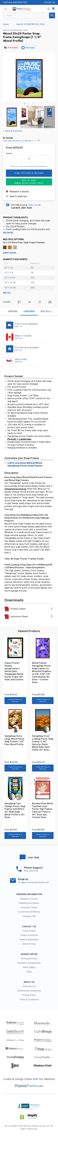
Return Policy (29, 944)
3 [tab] (33, 103)
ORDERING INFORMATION (29, 894)
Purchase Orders (29, 907)
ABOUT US (29, 982)
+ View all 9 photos (12, 131)
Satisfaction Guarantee (29, 990)
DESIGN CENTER (29, 954)
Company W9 (29, 916)
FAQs (29, 972)
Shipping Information (29, 903)
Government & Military (29, 912)
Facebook (8, 1138)
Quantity (9, 153)
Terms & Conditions (29, 999)
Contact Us (49, 2)
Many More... (10, 253)
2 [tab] (29, 103)
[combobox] (29, 15)
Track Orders (29, 931)
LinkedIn (40, 1138)
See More (8, 233)
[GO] (52, 15)
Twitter (18, 1138)
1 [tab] (24, 103)
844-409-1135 (20, 2)
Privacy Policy (29, 995)
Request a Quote (29, 899)
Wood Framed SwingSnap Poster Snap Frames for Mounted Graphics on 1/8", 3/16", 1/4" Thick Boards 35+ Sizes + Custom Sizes (41, 672)
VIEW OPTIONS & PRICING (15, 701)
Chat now (33, 205)
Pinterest (29, 1138)
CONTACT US (29, 926)
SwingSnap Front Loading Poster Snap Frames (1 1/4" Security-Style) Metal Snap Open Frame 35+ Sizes (42, 743)
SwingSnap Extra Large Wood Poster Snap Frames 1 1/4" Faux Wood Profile (14, 740)
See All (7, 293)
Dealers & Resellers (29, 939)
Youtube (50, 1138)
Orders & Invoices (29, 935)
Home (6, 24)
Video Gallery (29, 967)
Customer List (29, 986)
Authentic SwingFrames (29, 963)
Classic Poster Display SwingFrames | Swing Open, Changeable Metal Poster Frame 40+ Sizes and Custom (13, 671)
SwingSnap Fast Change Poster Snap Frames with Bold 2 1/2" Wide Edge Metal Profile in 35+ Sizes (14, 810)
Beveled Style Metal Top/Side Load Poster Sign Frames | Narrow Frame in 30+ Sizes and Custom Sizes (42, 810)
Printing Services (29, 958)
